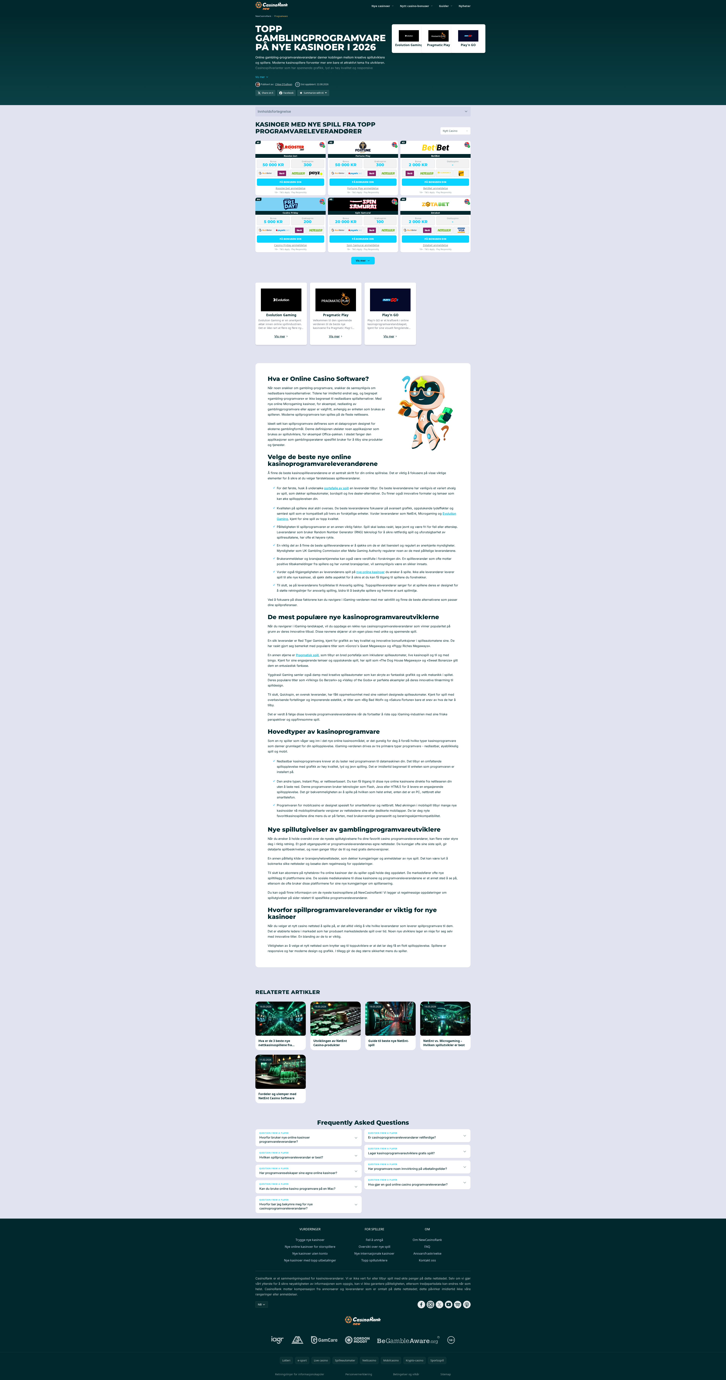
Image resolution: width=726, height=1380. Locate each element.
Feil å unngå (374, 1240)
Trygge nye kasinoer (310, 1240)
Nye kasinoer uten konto (310, 1253)
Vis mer (361, 260)
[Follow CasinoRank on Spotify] (458, 1304)
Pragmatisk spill (307, 655)
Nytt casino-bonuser (414, 6)
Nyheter (465, 6)
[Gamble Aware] (408, 1340)
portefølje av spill (336, 488)
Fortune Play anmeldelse (363, 188)
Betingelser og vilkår (406, 1374)
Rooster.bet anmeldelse (290, 188)
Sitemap (445, 1374)
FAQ (427, 1247)
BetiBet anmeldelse (435, 188)
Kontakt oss (427, 1260)
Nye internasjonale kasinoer (374, 1253)
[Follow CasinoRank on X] (439, 1304)
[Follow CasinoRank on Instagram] (430, 1304)
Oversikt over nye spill (374, 1247)
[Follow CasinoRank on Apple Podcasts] (467, 1304)
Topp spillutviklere (374, 1260)
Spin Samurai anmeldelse (363, 245)
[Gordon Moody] (357, 1340)
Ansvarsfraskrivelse (427, 1253)
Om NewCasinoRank (427, 1240)
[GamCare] (324, 1340)
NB (260, 1304)
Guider (444, 6)
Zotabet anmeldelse (435, 245)
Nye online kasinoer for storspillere (310, 1247)
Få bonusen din (290, 182)
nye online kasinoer (370, 572)
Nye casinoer (381, 6)
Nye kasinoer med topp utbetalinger (310, 1260)
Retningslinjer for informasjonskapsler (299, 1374)
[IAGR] (277, 1340)
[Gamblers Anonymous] (297, 1340)
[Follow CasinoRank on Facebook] (421, 1304)
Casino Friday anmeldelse (290, 245)
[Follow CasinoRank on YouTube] (448, 1304)
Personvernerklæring (358, 1374)
